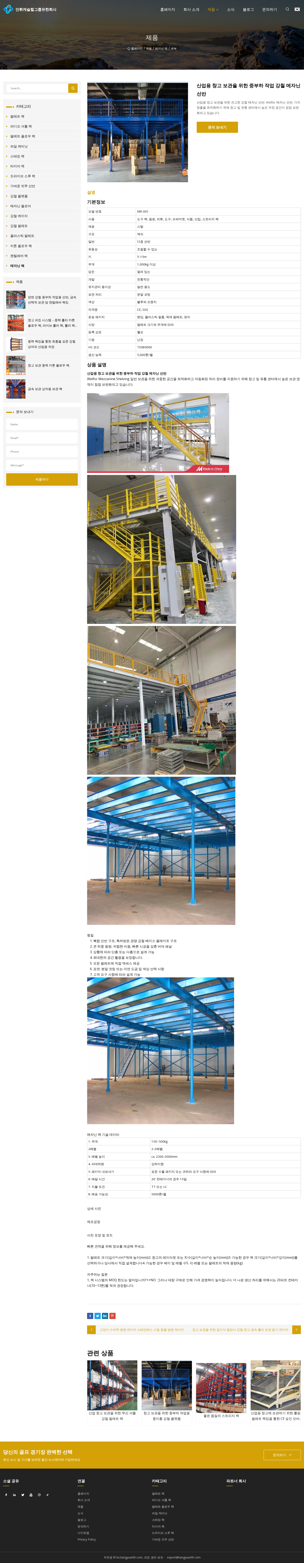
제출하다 (42, 479)
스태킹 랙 (17, 156)
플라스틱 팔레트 (22, 235)
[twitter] (23, 1495)
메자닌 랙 (161, 48)
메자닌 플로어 (20, 206)
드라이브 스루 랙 (22, 176)
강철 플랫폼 (19, 196)
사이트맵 (83, 1533)
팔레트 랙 (17, 116)
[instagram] (39, 1495)
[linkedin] (14, 1495)
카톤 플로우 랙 (21, 246)
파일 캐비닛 (19, 146)
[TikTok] (47, 1495)
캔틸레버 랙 (19, 255)
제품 (211, 9)
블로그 (248, 9)
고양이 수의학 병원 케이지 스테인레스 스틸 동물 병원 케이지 (142, 1329)
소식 (231, 9)
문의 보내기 (217, 127)
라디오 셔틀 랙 (21, 126)
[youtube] (31, 1495)
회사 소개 (191, 9)
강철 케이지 (19, 216)
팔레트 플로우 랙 (22, 136)
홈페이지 (167, 9)
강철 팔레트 (19, 226)
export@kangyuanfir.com (184, 1557)
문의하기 (269, 9)
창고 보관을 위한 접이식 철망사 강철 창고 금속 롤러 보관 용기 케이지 (240, 1329)
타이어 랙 (17, 166)
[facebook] (6, 1495)
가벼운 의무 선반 (22, 186)
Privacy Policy (87, 1539)
